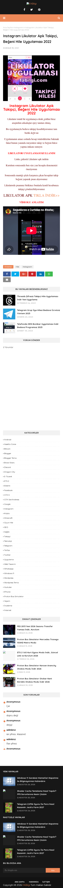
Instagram (18, 27)
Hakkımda (34, 882)
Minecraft (8, 518)
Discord (7, 467)
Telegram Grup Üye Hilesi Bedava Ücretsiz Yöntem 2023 (38, 312)
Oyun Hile (8, 522)
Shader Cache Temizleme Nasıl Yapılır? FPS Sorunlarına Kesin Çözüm (36, 792)
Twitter (7, 555)
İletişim (46, 882)
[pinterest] (38, 9)
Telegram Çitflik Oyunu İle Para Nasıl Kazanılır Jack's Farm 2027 (35, 806)
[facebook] (24, 9)
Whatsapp (8, 569)
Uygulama (9, 559)
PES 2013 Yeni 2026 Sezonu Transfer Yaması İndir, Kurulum (35, 628)
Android (7, 439)
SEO (6, 527)
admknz (11, 730)
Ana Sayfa (7, 27)
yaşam (7, 601)
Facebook (8, 490)
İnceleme (8, 605)
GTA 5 (6, 495)
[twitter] (32, 9)
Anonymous (13, 701)
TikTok (7, 550)
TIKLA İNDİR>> (46, 195)
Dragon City (9, 472)
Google (7, 504)
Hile (17, 267)
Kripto (7, 513)
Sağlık (6, 532)
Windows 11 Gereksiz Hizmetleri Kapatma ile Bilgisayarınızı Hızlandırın (37, 779)
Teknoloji (8, 541)
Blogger (7, 453)
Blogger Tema (10, 458)
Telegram (8, 545)
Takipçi (7, 536)
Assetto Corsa (10, 444)
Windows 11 (9, 573)
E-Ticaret (8, 476)
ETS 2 (6, 481)
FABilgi (26, 885)
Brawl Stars (9, 462)
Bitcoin (7, 449)
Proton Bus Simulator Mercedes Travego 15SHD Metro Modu (38, 641)
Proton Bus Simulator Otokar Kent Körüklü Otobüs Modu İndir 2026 (34, 680)
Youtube (7, 587)
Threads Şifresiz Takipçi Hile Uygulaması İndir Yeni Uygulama (37, 298)
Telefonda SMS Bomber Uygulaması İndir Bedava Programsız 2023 (38, 325)
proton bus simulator (14, 596)
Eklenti (7, 486)
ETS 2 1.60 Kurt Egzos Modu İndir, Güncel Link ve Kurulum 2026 (37, 654)
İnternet (7, 610)
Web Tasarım (10, 564)
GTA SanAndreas (11, 499)
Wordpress (8, 578)
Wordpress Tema (11, 582)
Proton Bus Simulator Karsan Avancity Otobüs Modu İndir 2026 (36, 667)
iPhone (7, 592)
